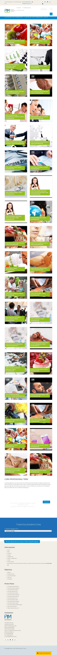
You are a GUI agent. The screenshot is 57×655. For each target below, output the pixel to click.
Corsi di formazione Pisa (12, 598)
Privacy (8, 561)
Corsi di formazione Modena (13, 601)
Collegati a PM (10, 556)
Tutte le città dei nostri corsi (13, 608)
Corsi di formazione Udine (12, 599)
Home (8, 550)
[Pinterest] (13, 640)
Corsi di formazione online (12, 603)
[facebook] (43, 2)
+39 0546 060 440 (27, 1)
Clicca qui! (46, 502)
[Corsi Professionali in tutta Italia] (8, 617)
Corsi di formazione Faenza (13, 586)
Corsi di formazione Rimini (12, 589)
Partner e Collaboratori (12, 558)
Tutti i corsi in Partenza (12, 606)
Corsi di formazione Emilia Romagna (14, 604)
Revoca (12, 561)
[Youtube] (10, 640)
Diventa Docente (20, 10)
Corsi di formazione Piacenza (13, 594)
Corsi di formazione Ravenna (13, 588)
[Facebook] (6, 640)
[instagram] (50, 2)
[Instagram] (15, 640)
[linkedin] (45, 2)
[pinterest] (48, 2)
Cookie (8, 560)
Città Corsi (9, 577)
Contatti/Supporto (27, 7)
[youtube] (43, 4)
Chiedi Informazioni (44, 653)
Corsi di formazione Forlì (12, 591)
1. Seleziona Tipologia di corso (11, 528)
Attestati (9, 572)
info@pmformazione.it (26, 3)
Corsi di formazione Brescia (13, 596)
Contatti (8, 555)
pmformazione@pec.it (9, 632)
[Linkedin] (8, 640)
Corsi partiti (9, 579)
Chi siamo (19, 7)
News (8, 551)
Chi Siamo (9, 553)
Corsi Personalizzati (11, 575)
